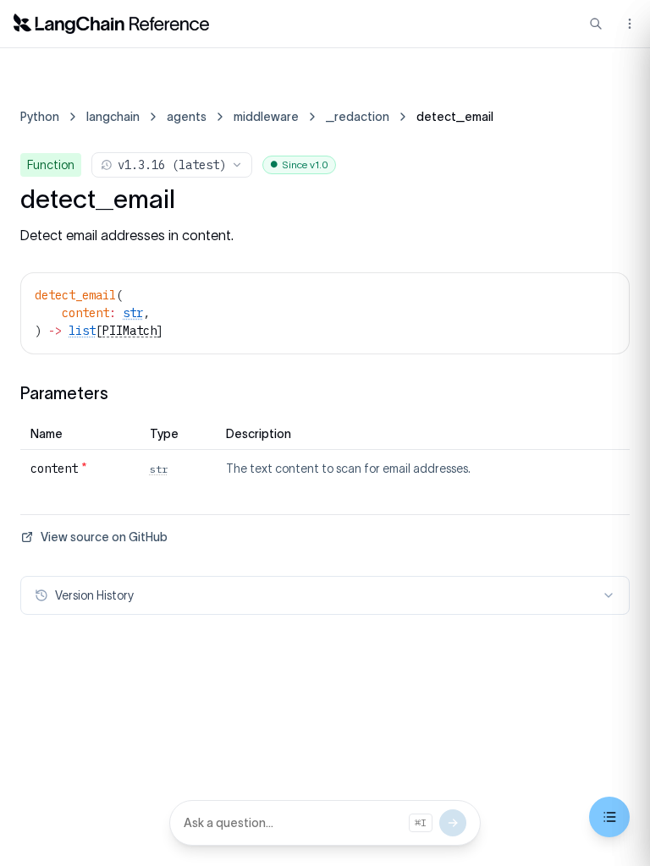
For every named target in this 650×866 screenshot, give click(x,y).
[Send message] (452, 822)
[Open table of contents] (609, 817)
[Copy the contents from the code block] (605, 293)
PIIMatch (129, 330)
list (82, 330)
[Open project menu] (628, 24)
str (133, 313)
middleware (266, 116)
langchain (113, 116)
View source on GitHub (104, 537)
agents (187, 116)
